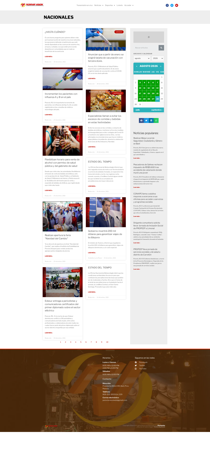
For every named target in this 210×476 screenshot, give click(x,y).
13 (153, 88)
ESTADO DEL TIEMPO (100, 161)
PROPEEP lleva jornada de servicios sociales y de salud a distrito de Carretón (146, 252)
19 (149, 93)
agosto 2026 (149, 66)
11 (144, 88)
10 (108, 341)
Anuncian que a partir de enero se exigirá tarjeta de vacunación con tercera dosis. (106, 57)
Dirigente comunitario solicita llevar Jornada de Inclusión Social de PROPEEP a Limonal (148, 225)
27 (153, 99)
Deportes (109, 5)
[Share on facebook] (141, 120)
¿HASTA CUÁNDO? (55, 32)
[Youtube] (176, 5)
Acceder (127, 5)
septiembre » (156, 110)
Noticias (97, 5)
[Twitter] (171, 5)
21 (157, 93)
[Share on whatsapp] (156, 120)
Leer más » (49, 56)
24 (140, 99)
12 (149, 88)
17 (140, 93)
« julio (137, 110)
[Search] (161, 47)
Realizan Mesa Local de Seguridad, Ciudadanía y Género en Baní (147, 141)
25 (144, 99)
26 (149, 99)
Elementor (161, 425)
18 (144, 93)
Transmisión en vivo (85, 5)
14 (157, 88)
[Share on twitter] (146, 120)
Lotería (120, 5)
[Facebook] (167, 5)
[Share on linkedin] (151, 120)
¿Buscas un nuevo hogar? (151, 427)
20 (153, 93)
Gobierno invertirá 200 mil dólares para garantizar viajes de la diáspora (105, 234)
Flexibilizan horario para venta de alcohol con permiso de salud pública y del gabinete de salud (62, 162)
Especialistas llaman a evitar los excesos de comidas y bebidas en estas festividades (104, 119)
